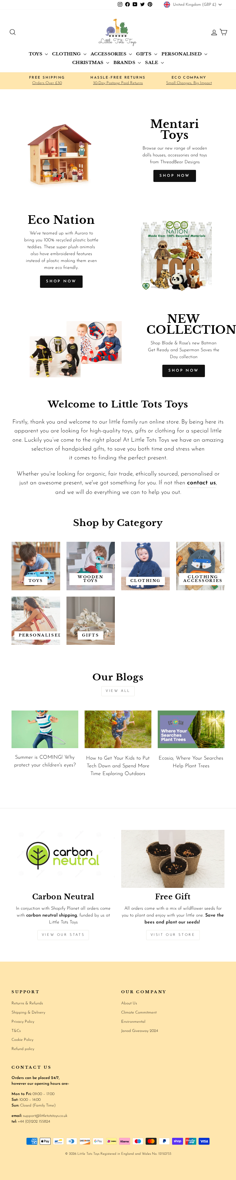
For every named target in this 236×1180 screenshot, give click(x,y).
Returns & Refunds (27, 1003)
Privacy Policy (23, 1022)
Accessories (109, 54)
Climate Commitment (139, 1012)
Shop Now (61, 281)
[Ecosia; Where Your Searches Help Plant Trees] (191, 729)
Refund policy (23, 1049)
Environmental (133, 1022)
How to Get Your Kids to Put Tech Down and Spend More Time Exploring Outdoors (118, 766)
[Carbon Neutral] (63, 859)
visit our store (173, 935)
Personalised (182, 54)
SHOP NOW (174, 176)
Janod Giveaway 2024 (139, 1031)
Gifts (144, 54)
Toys (36, 54)
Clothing (67, 54)
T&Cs (16, 1031)
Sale (152, 62)
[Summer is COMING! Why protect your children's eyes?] (45, 729)
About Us (129, 1003)
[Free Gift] (172, 859)
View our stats (63, 935)
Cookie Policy (22, 1040)
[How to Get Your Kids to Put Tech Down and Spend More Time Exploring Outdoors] (118, 729)
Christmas (88, 62)
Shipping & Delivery (28, 1012)
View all (118, 691)
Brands (125, 62)
